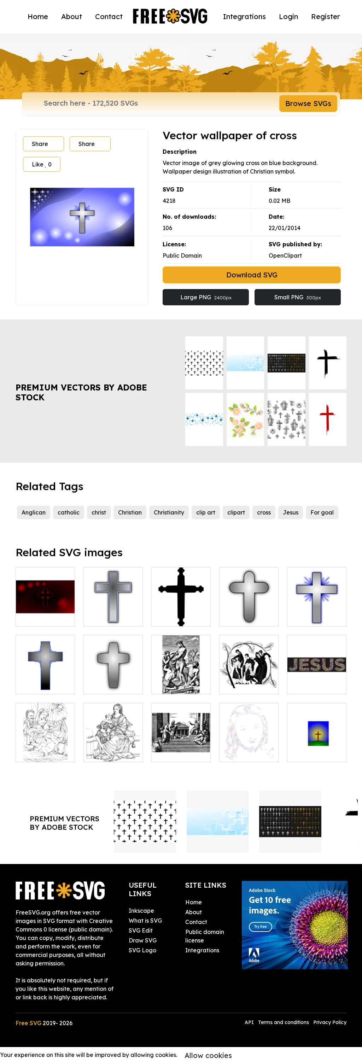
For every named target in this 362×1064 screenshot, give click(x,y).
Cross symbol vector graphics (113, 612)
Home (38, 16)
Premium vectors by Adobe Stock (81, 392)
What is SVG (145, 920)
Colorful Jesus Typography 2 (317, 680)
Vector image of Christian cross (249, 608)
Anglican (34, 512)
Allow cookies (208, 1055)
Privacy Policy (329, 1022)
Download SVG (252, 274)
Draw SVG (143, 940)
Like (42, 164)
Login (288, 16)
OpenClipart (285, 255)
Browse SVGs (308, 103)
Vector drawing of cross (113, 680)
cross (264, 512)
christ (99, 512)
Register (325, 16)
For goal (322, 512)
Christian (130, 512)
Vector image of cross (45, 680)
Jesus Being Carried (249, 680)
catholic (69, 512)
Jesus (290, 512)
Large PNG (206, 297)
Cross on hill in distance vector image (317, 744)
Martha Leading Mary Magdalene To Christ (181, 739)
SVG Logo (142, 950)
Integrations (244, 16)
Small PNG (297, 297)
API (250, 1022)
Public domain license (204, 936)
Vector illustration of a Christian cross (316, 608)
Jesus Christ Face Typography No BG (249, 739)
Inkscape (141, 910)
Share (40, 143)
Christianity (169, 512)
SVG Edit (141, 930)
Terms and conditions (283, 1022)
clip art (205, 512)
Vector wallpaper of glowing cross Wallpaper (45, 604)
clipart (236, 512)
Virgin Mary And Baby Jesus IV (113, 748)
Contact (109, 16)
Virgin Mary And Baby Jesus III (45, 748)
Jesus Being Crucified (181, 680)
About (71, 16)
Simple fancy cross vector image (181, 608)
